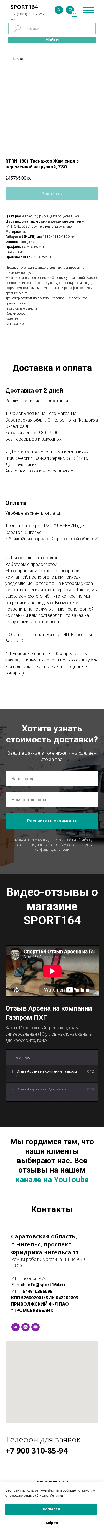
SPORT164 (24, 6)
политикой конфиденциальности (64, 847)
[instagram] (25, 1327)
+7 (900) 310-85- (27, 14)
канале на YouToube (52, 1179)
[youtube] (35, 1327)
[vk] (15, 1327)
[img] (59, 10)
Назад (17, 58)
